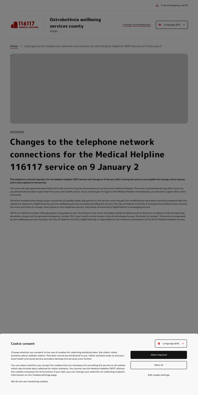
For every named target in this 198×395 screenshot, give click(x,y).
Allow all (158, 365)
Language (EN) (171, 343)
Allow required (159, 355)
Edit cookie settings (158, 375)
